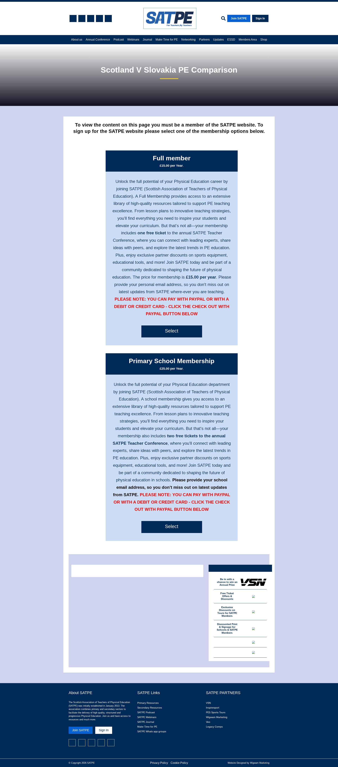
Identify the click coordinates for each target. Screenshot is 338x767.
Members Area (248, 39)
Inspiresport (212, 707)
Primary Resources (148, 702)
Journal (147, 39)
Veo (208, 721)
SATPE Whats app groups (151, 731)
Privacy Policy (159, 762)
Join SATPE (239, 18)
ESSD (231, 39)
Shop (263, 39)
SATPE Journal (145, 721)
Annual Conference (98, 39)
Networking (188, 39)
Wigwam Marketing (216, 717)
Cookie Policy (179, 762)
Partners (204, 39)
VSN (208, 702)
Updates (218, 39)
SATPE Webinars (146, 717)
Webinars (133, 39)
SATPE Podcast (146, 712)
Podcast (119, 39)
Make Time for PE (167, 39)
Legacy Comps (214, 726)
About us (76, 39)
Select (171, 331)
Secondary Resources (149, 707)
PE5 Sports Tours (215, 712)
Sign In (260, 18)
